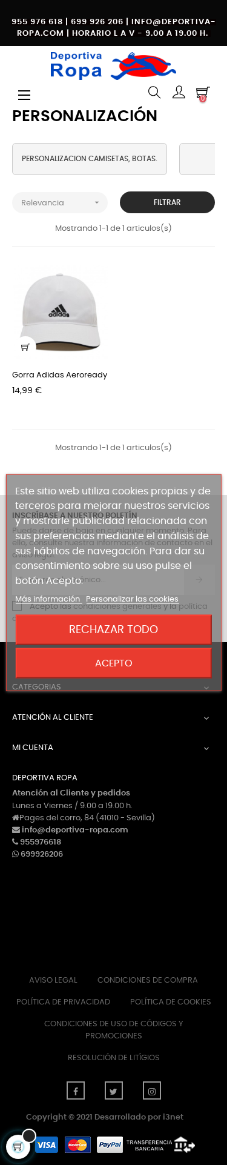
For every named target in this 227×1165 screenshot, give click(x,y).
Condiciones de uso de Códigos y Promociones (113, 1030)
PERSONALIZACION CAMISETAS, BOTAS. (89, 158)
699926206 (42, 854)
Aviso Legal (53, 980)
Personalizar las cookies (132, 599)
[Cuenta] (178, 93)
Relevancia (61, 202)
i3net (173, 1117)
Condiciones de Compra (147, 980)
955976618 (40, 842)
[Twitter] (114, 1090)
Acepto (114, 663)
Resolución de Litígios (114, 1058)
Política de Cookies (170, 1002)
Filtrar (167, 202)
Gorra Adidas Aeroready (59, 375)
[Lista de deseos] (91, 281)
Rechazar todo (113, 630)
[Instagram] (152, 1090)
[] (25, 347)
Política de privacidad (63, 1002)
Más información (48, 599)
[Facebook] (76, 1090)
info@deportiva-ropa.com (75, 830)
